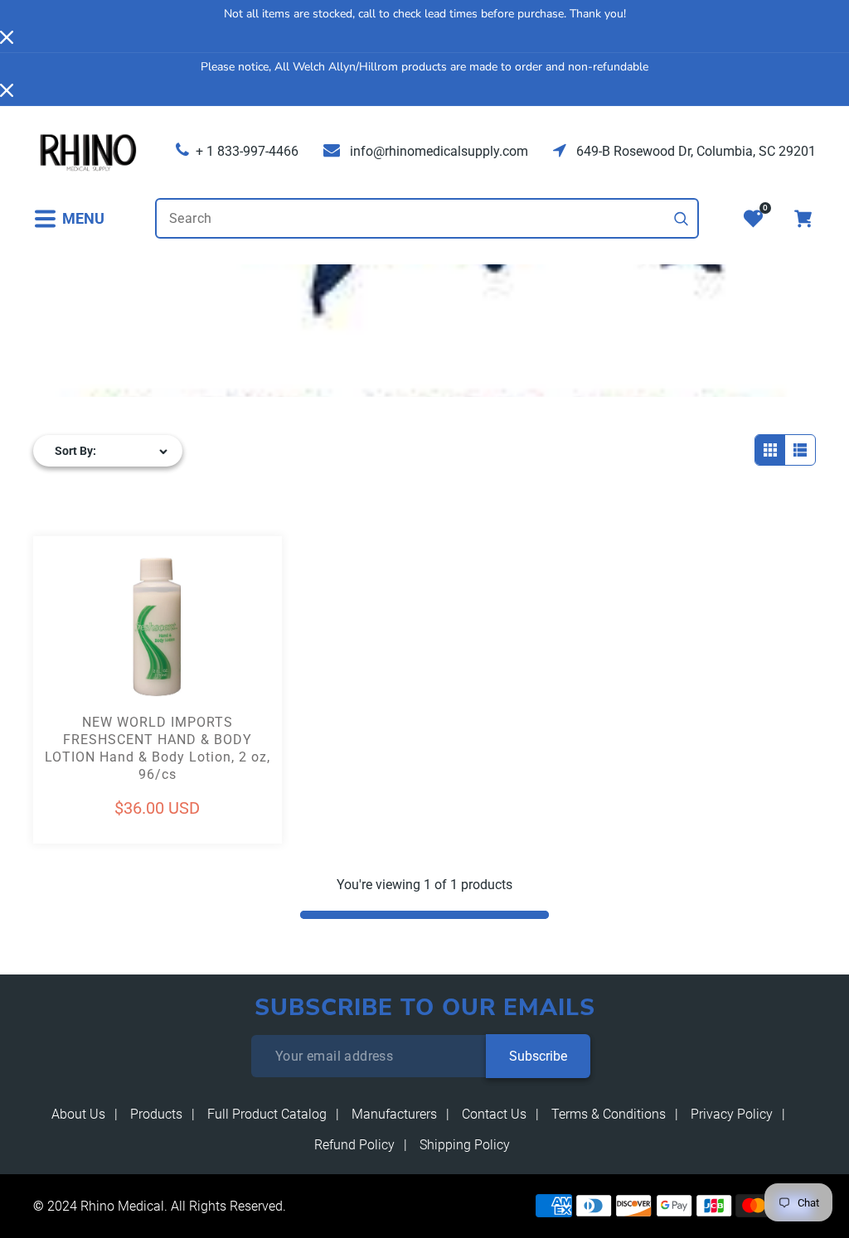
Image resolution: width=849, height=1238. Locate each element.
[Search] (681, 218)
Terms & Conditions (608, 1114)
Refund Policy (354, 1145)
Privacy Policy (732, 1114)
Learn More (95, 657)
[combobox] (427, 218)
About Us (78, 1114)
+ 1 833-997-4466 (247, 151)
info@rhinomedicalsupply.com (437, 151)
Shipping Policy (465, 1145)
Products (156, 1114)
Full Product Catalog (267, 1114)
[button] (68, 218)
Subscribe (538, 1056)
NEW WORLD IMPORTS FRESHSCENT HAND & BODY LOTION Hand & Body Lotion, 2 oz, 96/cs (157, 747)
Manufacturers (394, 1114)
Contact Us (494, 1114)
